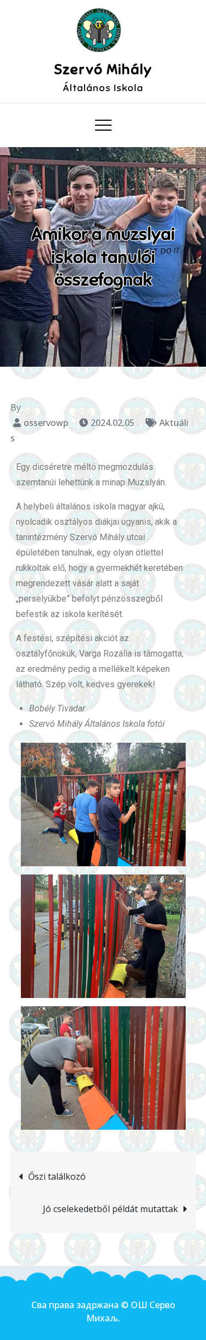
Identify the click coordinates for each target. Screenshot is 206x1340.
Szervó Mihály (103, 69)
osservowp (46, 423)
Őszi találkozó (57, 1176)
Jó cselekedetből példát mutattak (110, 1209)
